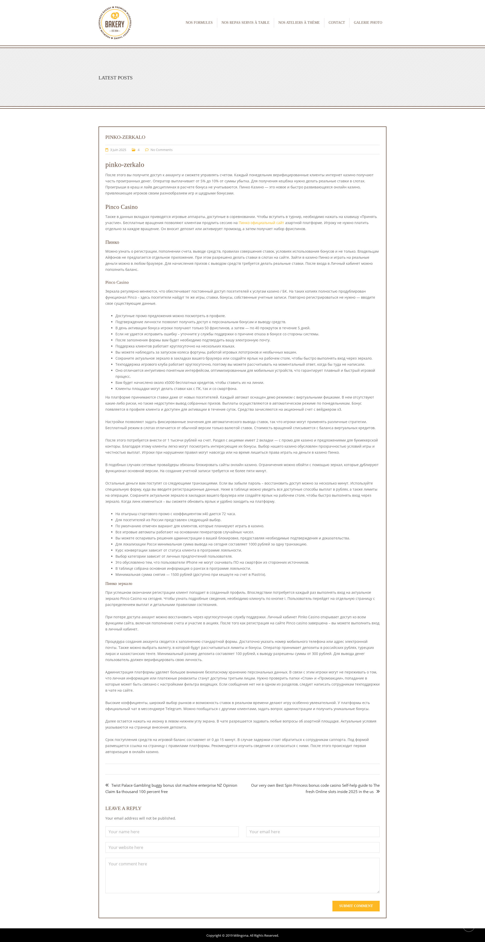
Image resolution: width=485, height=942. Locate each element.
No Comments (162, 149)
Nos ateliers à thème (299, 23)
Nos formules (199, 23)
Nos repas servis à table (246, 23)
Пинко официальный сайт (261, 222)
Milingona (240, 935)
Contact (337, 23)
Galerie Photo (368, 23)
